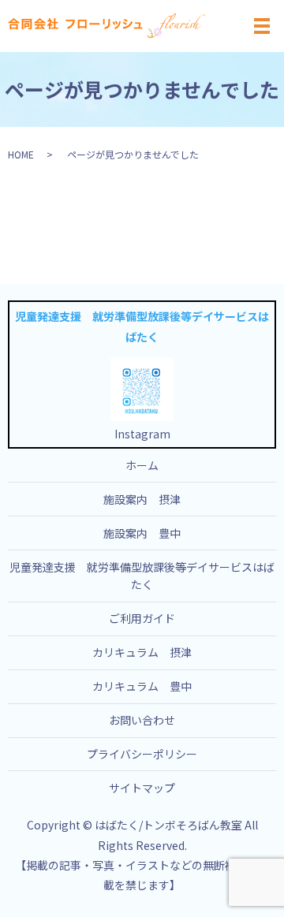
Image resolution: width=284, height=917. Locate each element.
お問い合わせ (142, 720)
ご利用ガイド (142, 618)
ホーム (142, 465)
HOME (21, 154)
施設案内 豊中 (142, 533)
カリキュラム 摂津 (142, 652)
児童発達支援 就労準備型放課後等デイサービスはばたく (142, 575)
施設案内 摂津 (142, 499)
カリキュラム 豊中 (142, 686)
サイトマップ (142, 788)
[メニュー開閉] (262, 26)
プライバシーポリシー (142, 754)
